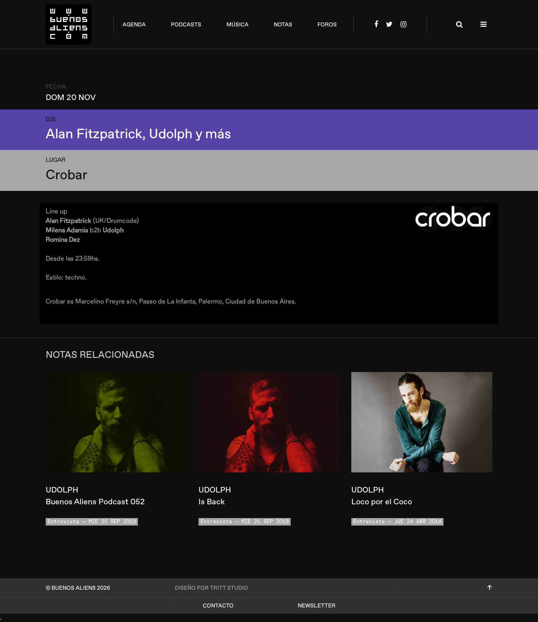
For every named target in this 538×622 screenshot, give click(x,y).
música (237, 24)
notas (283, 24)
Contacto (218, 605)
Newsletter (317, 605)
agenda (134, 24)
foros (327, 24)
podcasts (186, 24)
